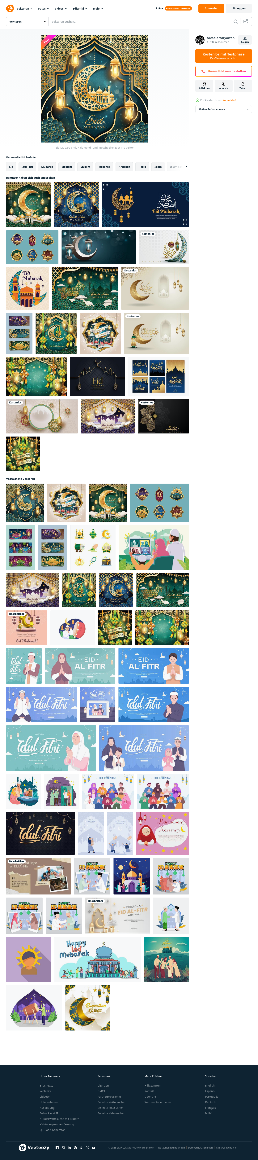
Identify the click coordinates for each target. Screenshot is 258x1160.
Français (210, 1107)
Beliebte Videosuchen (111, 1113)
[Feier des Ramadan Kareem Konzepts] (100, 333)
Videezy (44, 1096)
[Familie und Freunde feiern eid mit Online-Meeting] (23, 791)
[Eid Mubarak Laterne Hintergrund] (98, 247)
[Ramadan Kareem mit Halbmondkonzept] (87, 1007)
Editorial (78, 8)
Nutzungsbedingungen (171, 1147)
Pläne (159, 8)
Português (211, 1096)
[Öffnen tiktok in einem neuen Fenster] (81, 1147)
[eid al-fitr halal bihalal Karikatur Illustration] (92, 876)
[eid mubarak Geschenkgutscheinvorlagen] (19, 333)
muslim (85, 167)
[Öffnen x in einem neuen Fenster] (87, 1147)
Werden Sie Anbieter (158, 1102)
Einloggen (239, 8)
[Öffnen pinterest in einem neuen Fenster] (75, 1147)
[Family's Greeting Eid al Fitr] (38, 876)
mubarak (47, 167)
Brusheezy (46, 1085)
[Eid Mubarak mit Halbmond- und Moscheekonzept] (25, 503)
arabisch (124, 167)
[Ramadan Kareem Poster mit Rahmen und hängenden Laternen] (42, 416)
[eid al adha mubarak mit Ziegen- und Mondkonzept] (76, 204)
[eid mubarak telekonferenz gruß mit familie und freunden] (154, 547)
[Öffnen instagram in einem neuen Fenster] (63, 1147)
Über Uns (151, 1096)
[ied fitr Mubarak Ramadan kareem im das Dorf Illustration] (97, 959)
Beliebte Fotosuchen (111, 1107)
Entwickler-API (49, 1113)
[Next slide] (183, 166)
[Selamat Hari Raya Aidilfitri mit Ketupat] (23, 454)
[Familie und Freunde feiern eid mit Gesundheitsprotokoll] (61, 791)
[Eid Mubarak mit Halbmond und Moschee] (28, 204)
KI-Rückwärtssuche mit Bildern (59, 1119)
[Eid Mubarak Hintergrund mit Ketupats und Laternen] (36, 376)
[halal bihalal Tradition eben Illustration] (171, 916)
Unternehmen (49, 1102)
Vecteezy (45, 1091)
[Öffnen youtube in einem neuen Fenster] (93, 1147)
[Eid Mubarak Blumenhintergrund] (27, 288)
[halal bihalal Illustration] (171, 876)
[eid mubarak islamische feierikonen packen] (93, 547)
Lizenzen (103, 1085)
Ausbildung (47, 1107)
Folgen (245, 42)
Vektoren (23, 8)
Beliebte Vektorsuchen (112, 1102)
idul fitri (27, 167)
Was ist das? (229, 100)
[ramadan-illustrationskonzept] (34, 1007)
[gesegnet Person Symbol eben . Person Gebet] (28, 959)
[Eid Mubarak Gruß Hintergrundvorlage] (97, 376)
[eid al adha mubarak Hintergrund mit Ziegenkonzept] (85, 288)
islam (158, 167)
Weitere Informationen (212, 109)
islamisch (176, 167)
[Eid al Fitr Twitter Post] (117, 916)
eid (11, 167)
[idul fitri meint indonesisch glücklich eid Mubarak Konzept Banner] (24, 666)
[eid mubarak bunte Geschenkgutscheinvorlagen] (20, 547)
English (210, 1085)
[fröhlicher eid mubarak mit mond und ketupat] (56, 333)
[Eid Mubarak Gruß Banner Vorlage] (145, 204)
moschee (104, 167)
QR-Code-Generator (52, 1130)
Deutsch (210, 1102)
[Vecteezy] (10, 8)
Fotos (42, 8)
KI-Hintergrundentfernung (57, 1124)
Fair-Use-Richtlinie (226, 1147)
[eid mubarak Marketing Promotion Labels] (32, 247)
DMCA (101, 1091)
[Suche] (235, 21)
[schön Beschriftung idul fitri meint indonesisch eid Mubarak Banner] (40, 833)
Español (210, 1091)
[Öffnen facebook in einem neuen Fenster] (57, 1147)
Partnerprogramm (109, 1096)
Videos (59, 8)
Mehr (96, 8)
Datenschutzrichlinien (200, 1147)
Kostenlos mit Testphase (224, 56)
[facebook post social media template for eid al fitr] (26, 627)
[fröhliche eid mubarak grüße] (158, 376)
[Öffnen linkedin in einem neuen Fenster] (69, 1147)
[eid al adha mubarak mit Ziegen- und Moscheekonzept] (108, 416)
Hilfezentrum (153, 1085)
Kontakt (149, 1091)
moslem (66, 167)
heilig (142, 167)
